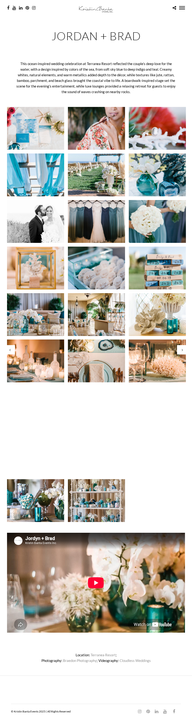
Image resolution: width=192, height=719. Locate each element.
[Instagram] (34, 8)
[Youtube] (14, 8)
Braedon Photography (80, 660)
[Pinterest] (27, 8)
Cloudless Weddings (135, 660)
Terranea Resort (103, 655)
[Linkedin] (20, 8)
